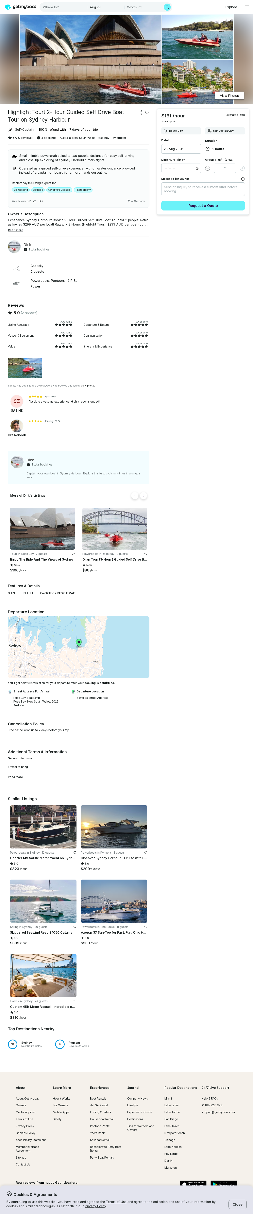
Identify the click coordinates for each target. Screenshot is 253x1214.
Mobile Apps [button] (61, 1112)
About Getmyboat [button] (27, 1098)
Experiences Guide (139, 1112)
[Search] (167, 7)
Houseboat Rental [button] (101, 1119)
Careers (21, 1105)
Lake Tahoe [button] (172, 1112)
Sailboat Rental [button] (100, 1140)
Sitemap (21, 1157)
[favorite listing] (147, 112)
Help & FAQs (210, 1098)
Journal (133, 1088)
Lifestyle (132, 1105)
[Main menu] (247, 7)
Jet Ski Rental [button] (99, 1105)
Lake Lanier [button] (171, 1105)
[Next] (143, 495)
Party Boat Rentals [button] (102, 1157)
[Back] (134, 495)
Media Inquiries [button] (26, 1112)
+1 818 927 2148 (212, 1105)
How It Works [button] (61, 1098)
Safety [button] (57, 1119)
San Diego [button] (171, 1119)
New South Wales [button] (83, 137)
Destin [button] (168, 1160)
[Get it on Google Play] (224, 1185)
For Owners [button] (60, 1105)
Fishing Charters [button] (100, 1112)
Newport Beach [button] (174, 1133)
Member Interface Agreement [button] (27, 1148)
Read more (15, 777)
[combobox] (64, 7)
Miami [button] (168, 1098)
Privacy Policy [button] (95, 1206)
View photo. (88, 385)
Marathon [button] (170, 1167)
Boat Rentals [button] (98, 1098)
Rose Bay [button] (103, 137)
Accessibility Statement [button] (31, 1140)
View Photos (229, 96)
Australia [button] (65, 137)
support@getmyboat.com (218, 1112)
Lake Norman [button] (173, 1146)
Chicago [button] (169, 1140)
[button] (42, 529)
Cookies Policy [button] (25, 1133)
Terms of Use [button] (116, 1202)
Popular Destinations (180, 1088)
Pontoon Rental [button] (100, 1126)
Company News (137, 1098)
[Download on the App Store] (193, 1185)
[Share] (140, 112)
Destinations (135, 1119)
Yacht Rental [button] (98, 1133)
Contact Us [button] (23, 1164)
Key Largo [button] (171, 1153)
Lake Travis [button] (171, 1126)
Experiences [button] (100, 1088)
